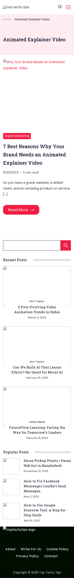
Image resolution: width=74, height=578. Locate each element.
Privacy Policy (27, 556)
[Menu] (68, 7)
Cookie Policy (57, 549)
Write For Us (31, 549)
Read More (18, 209)
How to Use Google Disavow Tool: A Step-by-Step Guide (45, 510)
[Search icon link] (60, 7)
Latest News (37, 422)
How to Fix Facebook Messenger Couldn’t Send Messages (45, 486)
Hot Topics (37, 301)
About (10, 549)
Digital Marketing (17, 136)
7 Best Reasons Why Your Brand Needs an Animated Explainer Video (34, 154)
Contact (51, 556)
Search (66, 245)
